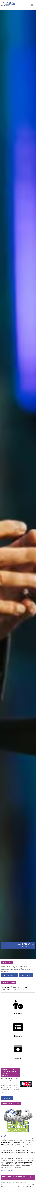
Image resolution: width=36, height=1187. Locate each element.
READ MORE (7, 1098)
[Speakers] (18, 1005)
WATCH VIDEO (26, 975)
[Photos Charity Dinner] (18, 1048)
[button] (32, 5)
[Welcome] (8, 4)
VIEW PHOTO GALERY (10, 975)
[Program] (18, 1027)
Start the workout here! (7, 1170)
